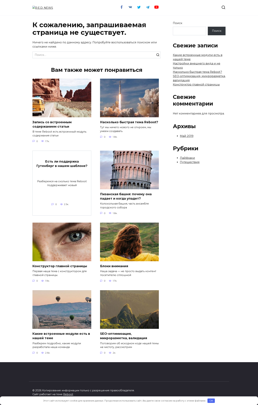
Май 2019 (186, 136)
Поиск (177, 23)
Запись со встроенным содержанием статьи (52, 124)
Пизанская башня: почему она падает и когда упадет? (126, 196)
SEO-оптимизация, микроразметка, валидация (123, 336)
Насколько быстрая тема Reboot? (129, 122)
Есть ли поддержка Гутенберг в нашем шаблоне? (61, 164)
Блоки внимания (114, 266)
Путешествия (190, 162)
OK (211, 400)
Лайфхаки (187, 158)
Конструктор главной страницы (59, 266)
